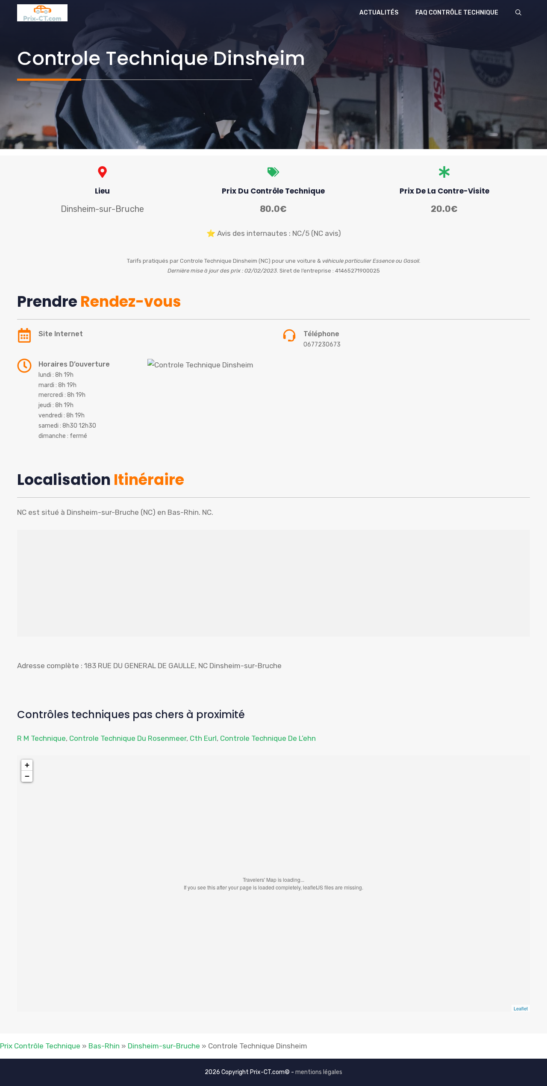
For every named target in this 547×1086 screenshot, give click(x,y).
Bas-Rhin (104, 1046)
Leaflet (521, 1008)
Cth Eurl (203, 738)
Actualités (378, 12)
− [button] (27, 776)
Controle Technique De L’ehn (268, 738)
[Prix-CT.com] (42, 13)
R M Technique (41, 738)
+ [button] (27, 764)
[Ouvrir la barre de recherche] (518, 13)
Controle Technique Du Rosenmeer (127, 738)
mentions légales (318, 1072)
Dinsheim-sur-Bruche (164, 1046)
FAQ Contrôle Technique (456, 12)
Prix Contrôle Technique (40, 1046)
